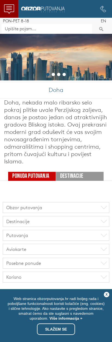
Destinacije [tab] (71, 176)
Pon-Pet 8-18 (16, 20)
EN (103, 20)
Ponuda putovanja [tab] (30, 176)
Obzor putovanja (43, 9)
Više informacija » (65, 318)
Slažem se (56, 329)
